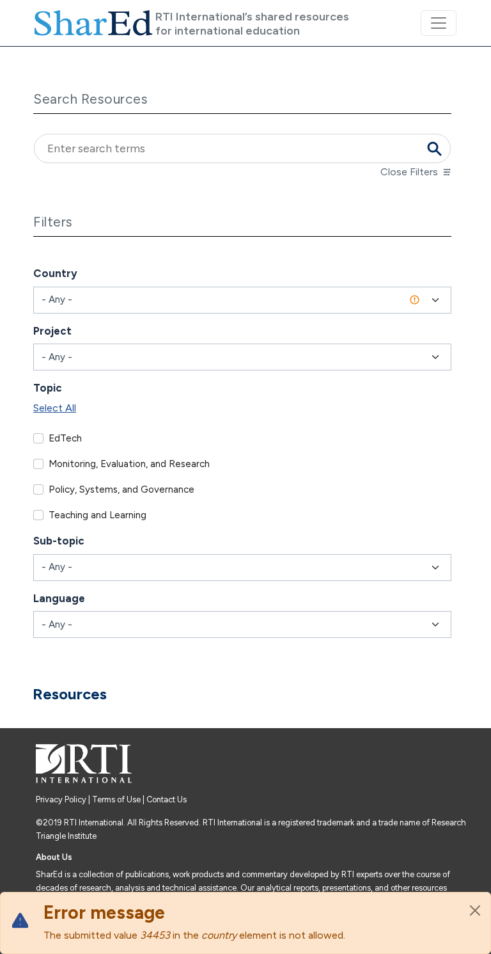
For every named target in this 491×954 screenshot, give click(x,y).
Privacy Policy (62, 799)
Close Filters (409, 172)
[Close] (475, 910)
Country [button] (55, 273)
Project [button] (52, 330)
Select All (54, 408)
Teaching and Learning (97, 515)
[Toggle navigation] (438, 23)
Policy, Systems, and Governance (121, 489)
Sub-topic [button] (58, 540)
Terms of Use (116, 799)
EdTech (65, 438)
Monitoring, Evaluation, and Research (129, 464)
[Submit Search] (434, 148)
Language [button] (59, 598)
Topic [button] (47, 387)
